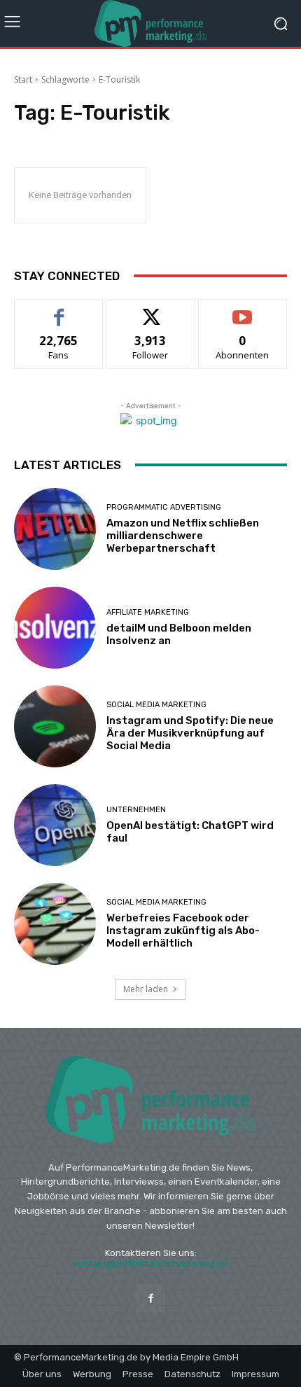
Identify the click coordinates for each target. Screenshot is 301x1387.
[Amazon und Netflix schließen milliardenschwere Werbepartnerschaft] (55, 529)
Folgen (151, 310)
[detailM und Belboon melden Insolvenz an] (55, 628)
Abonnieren (242, 310)
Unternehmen (136, 810)
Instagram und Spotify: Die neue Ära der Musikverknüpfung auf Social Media (190, 733)
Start (23, 79)
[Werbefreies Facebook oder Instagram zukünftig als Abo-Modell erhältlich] (55, 924)
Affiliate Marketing (147, 612)
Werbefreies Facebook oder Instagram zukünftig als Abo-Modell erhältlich (183, 930)
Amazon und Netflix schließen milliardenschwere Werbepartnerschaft (182, 536)
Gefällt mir (59, 310)
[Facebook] (150, 1298)
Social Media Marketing (156, 705)
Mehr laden (145, 989)
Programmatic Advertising (163, 507)
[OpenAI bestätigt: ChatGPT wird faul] (55, 825)
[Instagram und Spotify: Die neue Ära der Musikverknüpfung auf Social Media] (55, 726)
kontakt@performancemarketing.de (150, 1263)
